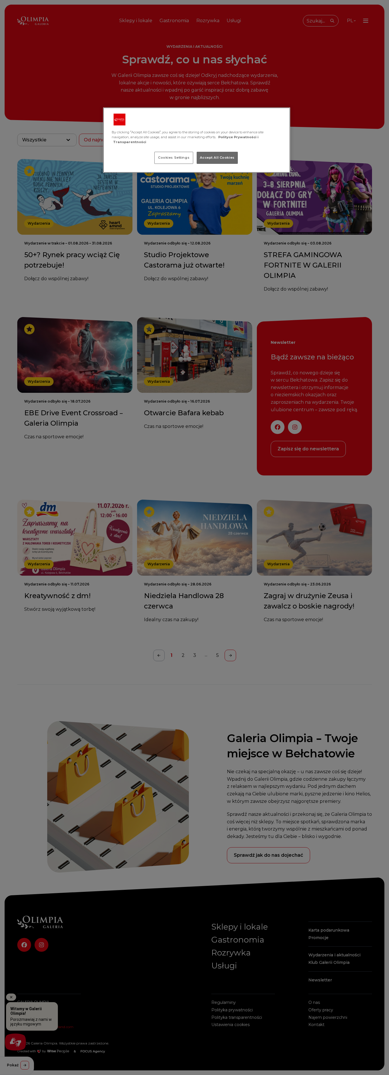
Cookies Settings (173, 158)
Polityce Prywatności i (238, 137)
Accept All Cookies (217, 158)
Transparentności (129, 142)
